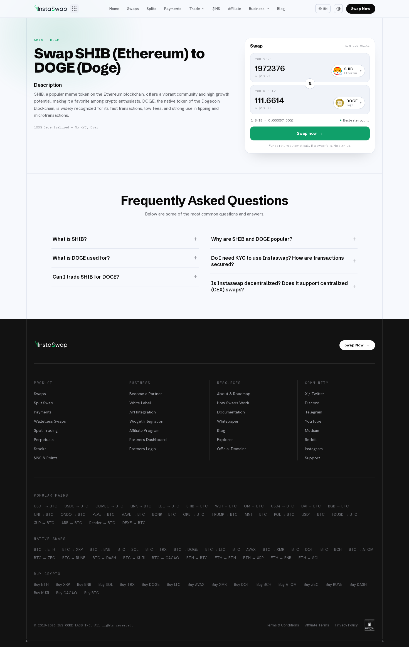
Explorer (225, 439)
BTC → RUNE (73, 557)
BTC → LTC (215, 549)
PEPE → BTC (104, 514)
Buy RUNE (334, 584)
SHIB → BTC (197, 506)
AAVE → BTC (133, 514)
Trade (194, 8)
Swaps (133, 8)
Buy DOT (241, 584)
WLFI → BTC (226, 506)
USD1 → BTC (313, 514)
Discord (312, 402)
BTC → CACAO (165, 557)
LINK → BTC (140, 506)
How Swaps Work (233, 402)
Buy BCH (264, 584)
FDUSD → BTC (344, 514)
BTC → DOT (302, 549)
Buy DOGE (151, 584)
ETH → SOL (309, 557)
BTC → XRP (72, 549)
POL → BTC (284, 514)
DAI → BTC (311, 506)
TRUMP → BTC (224, 514)
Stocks (40, 448)
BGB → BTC (338, 506)
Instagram (314, 448)
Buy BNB (84, 584)
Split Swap (43, 402)
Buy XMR (219, 584)
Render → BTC (102, 522)
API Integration (142, 412)
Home (114, 8)
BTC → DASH (104, 557)
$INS (216, 8)
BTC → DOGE (186, 549)
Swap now (310, 133)
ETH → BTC (197, 557)
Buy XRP (63, 584)
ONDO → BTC (73, 514)
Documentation (231, 412)
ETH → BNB (281, 557)
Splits (151, 8)
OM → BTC (254, 506)
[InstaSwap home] (51, 8)
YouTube (313, 421)
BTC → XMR (273, 549)
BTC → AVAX (244, 549)
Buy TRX (127, 584)
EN (325, 8)
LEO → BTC (169, 506)
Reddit (311, 439)
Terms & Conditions (282, 625)
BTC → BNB (100, 549)
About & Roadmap (233, 393)
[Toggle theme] (338, 8)
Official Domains (232, 448)
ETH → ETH (225, 557)
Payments (172, 8)
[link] (310, 95)
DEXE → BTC (134, 522)
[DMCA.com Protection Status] (369, 625)
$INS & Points (46, 457)
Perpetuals (44, 439)
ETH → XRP (253, 557)
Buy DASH (358, 584)
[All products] (74, 8)
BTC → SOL (128, 549)
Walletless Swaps (50, 421)
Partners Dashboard (148, 439)
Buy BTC (91, 592)
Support (312, 457)
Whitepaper (228, 421)
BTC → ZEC (44, 557)
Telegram (313, 412)
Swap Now (360, 8)
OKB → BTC (193, 514)
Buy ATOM (288, 584)
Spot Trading (46, 430)
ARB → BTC (71, 522)
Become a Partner (145, 393)
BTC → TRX (156, 549)
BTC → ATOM (361, 549)
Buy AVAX (196, 584)
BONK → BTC (164, 514)
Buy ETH (41, 584)
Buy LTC (174, 584)
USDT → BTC (45, 506)
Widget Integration (146, 421)
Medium (312, 430)
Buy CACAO (66, 592)
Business (257, 8)
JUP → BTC (44, 522)
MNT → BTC (256, 514)
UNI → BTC (43, 514)
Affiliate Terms (317, 625)
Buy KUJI (41, 592)
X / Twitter (314, 393)
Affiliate (234, 8)
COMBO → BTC (109, 506)
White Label (140, 402)
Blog (281, 8)
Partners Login (142, 448)
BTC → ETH (44, 549)
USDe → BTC (282, 506)
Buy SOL (105, 584)
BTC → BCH (331, 549)
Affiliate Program (144, 430)
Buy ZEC (311, 584)
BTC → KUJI (134, 557)
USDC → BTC (76, 506)
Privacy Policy (346, 625)
